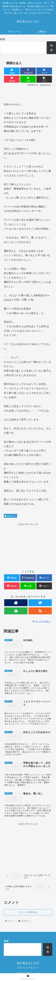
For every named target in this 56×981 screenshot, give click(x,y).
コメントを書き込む (28, 912)
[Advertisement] (28, 93)
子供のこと (11, 515)
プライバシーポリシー (28, 967)
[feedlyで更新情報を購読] (16, 610)
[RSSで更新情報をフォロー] (40, 610)
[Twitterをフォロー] (40, 602)
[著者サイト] (16, 602)
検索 (2, 39)
